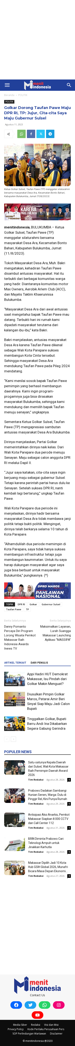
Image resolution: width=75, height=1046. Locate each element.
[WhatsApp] (21, 134)
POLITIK (22, 95)
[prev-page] (6, 739)
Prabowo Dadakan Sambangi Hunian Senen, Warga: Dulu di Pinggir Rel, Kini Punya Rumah (47, 795)
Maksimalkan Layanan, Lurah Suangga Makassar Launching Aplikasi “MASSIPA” (55, 633)
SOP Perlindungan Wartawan (29, 1033)
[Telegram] (50, 134)
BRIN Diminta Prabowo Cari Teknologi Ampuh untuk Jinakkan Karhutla (46, 843)
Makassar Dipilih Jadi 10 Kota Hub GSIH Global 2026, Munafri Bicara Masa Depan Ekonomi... (48, 867)
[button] (7, 85)
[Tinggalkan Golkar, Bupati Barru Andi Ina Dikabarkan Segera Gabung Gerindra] (14, 724)
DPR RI (21, 604)
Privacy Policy (16, 1029)
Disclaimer (56, 1033)
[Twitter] (40, 134)
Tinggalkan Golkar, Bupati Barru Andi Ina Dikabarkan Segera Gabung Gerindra (47, 724)
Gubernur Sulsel (51, 604)
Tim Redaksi (36, 779)
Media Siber (20, 1025)
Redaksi (35, 1025)
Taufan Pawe (13, 609)
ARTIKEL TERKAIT (15, 662)
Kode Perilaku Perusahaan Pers (46, 1029)
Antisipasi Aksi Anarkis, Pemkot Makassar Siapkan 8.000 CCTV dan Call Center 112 (49, 819)
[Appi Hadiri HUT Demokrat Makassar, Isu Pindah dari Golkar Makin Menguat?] (14, 679)
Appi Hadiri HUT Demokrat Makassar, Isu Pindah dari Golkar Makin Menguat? (47, 679)
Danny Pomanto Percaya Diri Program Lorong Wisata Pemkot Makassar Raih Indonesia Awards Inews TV (20, 637)
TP (27, 609)
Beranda (9, 95)
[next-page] (13, 739)
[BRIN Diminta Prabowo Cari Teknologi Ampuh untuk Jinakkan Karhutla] (14, 844)
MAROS (9, 704)
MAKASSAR (11, 684)
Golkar (33, 604)
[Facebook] (31, 134)
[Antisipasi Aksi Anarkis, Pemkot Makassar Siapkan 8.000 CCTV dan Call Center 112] (14, 820)
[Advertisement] (37, 39)
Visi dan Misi (51, 1025)
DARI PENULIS (39, 662)
